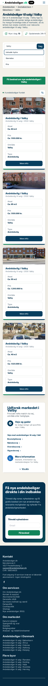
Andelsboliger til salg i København (18, 640)
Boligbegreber (9, 628)
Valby (17, 10)
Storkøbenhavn (24, 7)
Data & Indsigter (10, 621)
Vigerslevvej (13, 450)
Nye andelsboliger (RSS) (14, 611)
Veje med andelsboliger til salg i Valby (24, 435)
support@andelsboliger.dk (15, 568)
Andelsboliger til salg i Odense (16, 645)
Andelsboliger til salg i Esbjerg (16, 650)
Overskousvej (13, 447)
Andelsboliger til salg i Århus (15, 643)
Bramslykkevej (14, 439)
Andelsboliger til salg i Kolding (16, 662)
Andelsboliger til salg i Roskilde (16, 667)
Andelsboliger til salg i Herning (16, 669)
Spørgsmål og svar (11, 623)
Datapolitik (7, 604)
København (8, 10)
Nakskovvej (12, 443)
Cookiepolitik (8, 606)
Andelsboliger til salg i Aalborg (16, 647)
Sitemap (6, 609)
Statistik (6, 626)
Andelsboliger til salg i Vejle (15, 664)
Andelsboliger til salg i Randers (16, 660)
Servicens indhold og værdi (15, 602)
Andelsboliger (9, 7)
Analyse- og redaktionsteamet (16, 630)
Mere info (24, 163)
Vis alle (25, 469)
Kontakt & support (11, 594)
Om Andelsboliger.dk (12, 592)
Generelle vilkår (9, 599)
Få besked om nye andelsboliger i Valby (24, 80)
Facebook (4, 582)
